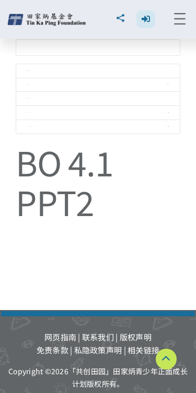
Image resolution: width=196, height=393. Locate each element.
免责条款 (52, 349)
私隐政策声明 (98, 349)
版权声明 (136, 336)
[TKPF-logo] (47, 16)
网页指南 (60, 336)
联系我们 (98, 336)
